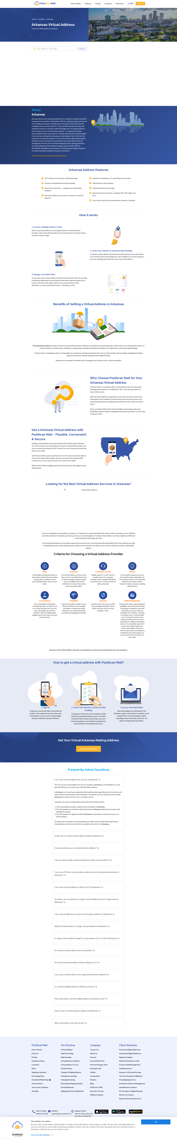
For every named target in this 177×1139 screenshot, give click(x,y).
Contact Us (94, 1050)
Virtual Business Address (70, 1061)
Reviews (93, 1080)
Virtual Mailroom (67, 1087)
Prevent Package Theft (99, 1065)
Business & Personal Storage (130, 1072)
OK (156, 1122)
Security (93, 1057)
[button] (88, 780)
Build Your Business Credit (129, 1061)
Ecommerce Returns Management (132, 1083)
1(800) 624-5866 (42, 1114)
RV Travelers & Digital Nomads (131, 1091)
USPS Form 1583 (96, 1087)
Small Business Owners (128, 1087)
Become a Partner (97, 1091)
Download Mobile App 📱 (41, 1080)
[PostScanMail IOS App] (101, 1112)
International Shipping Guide (71, 1083)
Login (130, 4)
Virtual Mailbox (67, 1050)
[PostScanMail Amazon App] (135, 1112)
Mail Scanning (66, 1057)
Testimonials (95, 1076)
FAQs (34, 1068)
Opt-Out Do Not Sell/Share (40, 1135)
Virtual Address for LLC (70, 1065)
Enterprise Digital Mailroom (129, 1050)
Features (88, 4)
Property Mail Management (129, 1065)
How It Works (76, 4)
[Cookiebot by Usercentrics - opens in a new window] (17, 1135)
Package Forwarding (68, 1076)
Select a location (88, 749)
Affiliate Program (96, 1095)
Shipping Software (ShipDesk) (72, 1091)
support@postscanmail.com (61, 1114)
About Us (93, 1053)
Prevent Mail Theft (97, 1061)
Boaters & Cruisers (126, 1095)
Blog (92, 1083)
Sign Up (140, 4)
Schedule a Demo (38, 1061)
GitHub (93, 1072)
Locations (108, 4)
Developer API (95, 1068)
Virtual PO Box (66, 1068)
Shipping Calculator (39, 1072)
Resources (120, 4)
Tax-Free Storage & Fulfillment (130, 1076)
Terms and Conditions (40, 1087)
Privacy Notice (37, 1083)
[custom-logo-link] (45, 3)
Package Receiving (68, 1080)
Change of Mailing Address (71, 1072)
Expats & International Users (130, 1098)
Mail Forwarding (67, 1053)
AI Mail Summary (125, 1068)
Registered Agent (126, 1057)
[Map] (132, 76)
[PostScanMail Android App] (118, 1112)
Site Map (35, 1091)
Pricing (97, 4)
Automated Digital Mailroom (130, 1053)
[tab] (88, 780)
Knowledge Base (38, 1076)
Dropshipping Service (127, 1080)
